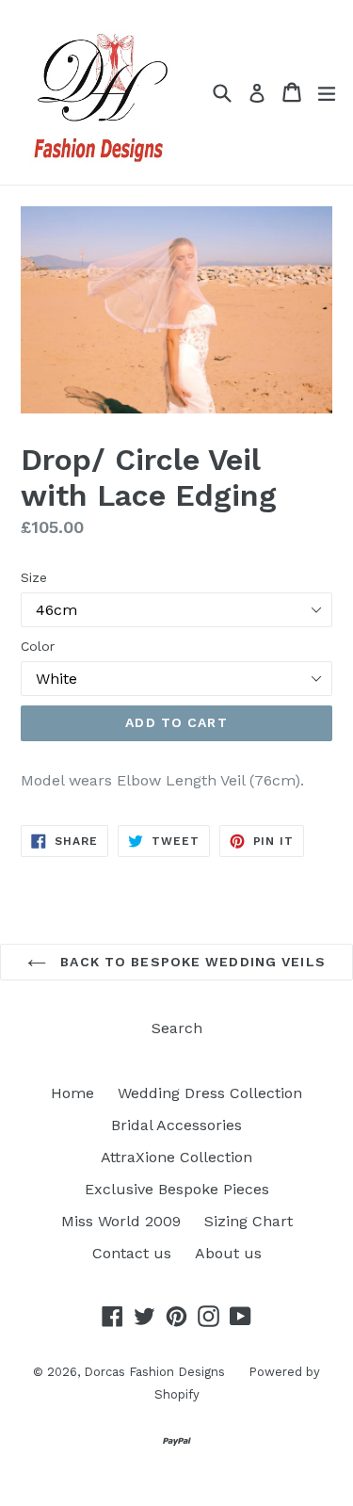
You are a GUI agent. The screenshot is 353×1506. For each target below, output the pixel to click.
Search (177, 1028)
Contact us (131, 1253)
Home (72, 1093)
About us (228, 1253)
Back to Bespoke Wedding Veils (191, 961)
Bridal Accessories (176, 1125)
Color (38, 646)
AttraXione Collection (176, 1157)
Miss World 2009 (121, 1221)
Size (34, 577)
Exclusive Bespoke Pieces (177, 1189)
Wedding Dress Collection (210, 1093)
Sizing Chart (248, 1221)
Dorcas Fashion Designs (154, 1372)
